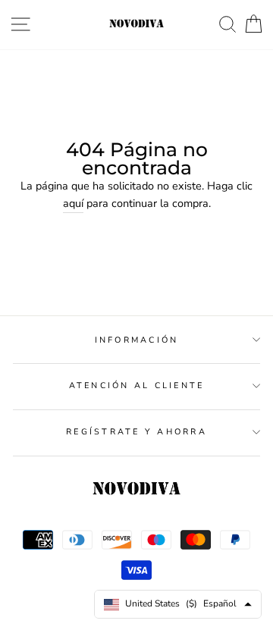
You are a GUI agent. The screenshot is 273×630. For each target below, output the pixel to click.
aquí (73, 203)
